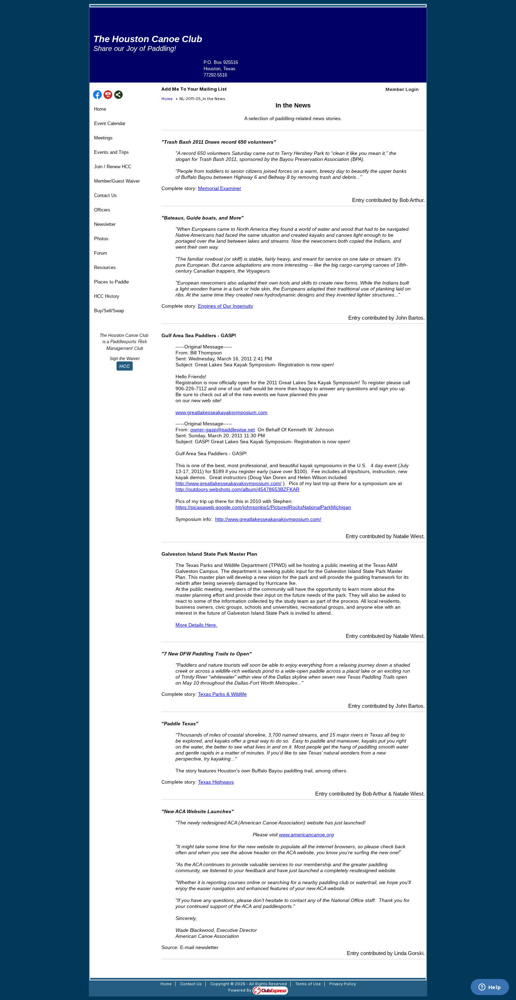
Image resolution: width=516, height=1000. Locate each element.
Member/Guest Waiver (117, 181)
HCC (124, 366)
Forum (100, 253)
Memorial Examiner (219, 188)
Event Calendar (109, 123)
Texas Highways (216, 782)
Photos (101, 238)
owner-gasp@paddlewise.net (222, 429)
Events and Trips (111, 152)
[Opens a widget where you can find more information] (489, 987)
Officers (102, 210)
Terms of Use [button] (308, 983)
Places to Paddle (111, 282)
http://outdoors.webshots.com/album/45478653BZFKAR (237, 489)
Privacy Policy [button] (342, 983)
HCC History (106, 296)
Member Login (402, 89)
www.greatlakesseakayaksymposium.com (221, 412)
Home (100, 109)
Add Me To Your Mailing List (194, 89)
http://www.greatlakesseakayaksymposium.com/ (229, 483)
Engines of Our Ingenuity (225, 306)
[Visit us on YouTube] (108, 95)
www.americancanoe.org (306, 834)
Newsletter (104, 224)
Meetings (103, 137)
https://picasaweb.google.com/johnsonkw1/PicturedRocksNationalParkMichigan (263, 507)
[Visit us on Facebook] (97, 95)
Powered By (240, 990)
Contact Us (105, 195)
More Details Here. (196, 625)
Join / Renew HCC (112, 166)
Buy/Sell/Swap (109, 310)
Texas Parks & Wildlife (222, 694)
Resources (105, 267)
